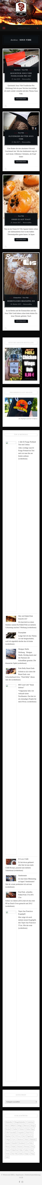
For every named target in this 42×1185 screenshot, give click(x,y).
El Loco (18, 1136)
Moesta (7, 1146)
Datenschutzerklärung (32, 1175)
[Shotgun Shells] (11, 654)
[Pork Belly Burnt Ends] (11, 671)
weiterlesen (21, 98)
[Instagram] (23, 20)
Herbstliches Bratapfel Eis (21, 301)
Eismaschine (17, 297)
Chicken (21, 1129)
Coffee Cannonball (10, 1132)
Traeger (26, 1153)
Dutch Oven (29, 1132)
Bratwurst (26, 1125)
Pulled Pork (15, 1150)
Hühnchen (33, 1139)
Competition (21, 1132)
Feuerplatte (22, 633)
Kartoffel (14, 1143)
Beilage (20, 1125)
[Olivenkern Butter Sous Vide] (21, 124)
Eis (13, 1136)
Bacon (7, 1125)
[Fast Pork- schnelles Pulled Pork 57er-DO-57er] (11, 895)
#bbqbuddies (8, 1122)
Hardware (17, 70)
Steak (20, 1153)
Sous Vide (25, 70)
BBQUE (13, 1125)
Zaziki (7, 1157)
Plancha (7, 1150)
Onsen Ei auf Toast (21, 219)
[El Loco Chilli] (11, 862)
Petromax (26, 1146)
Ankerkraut (30, 1122)
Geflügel (7, 1139)
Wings (32, 1153)
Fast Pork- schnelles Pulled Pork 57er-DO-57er (26, 894)
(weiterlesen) (22, 459)
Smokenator (22, 875)
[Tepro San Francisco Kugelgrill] (11, 996)
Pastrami (20, 1146)
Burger (33, 1125)
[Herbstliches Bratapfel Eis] (21, 277)
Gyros (14, 1139)
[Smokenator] (11, 878)
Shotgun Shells (23, 649)
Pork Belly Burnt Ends (26, 668)
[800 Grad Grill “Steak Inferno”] (11, 769)
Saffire (26, 1150)
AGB (21, 1177)
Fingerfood (30, 1136)
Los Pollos (30, 1143)
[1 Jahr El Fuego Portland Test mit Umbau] (11, 526)
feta (24, 1136)
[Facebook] (18, 20)
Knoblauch (22, 1143)
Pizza (32, 1146)
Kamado (7, 1143)
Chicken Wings (30, 1129)
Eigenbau (7, 1136)
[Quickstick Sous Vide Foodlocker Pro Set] (21, 61)
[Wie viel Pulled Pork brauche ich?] (11, 619)
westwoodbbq (26, 79)
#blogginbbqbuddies (19, 1122)
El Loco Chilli (23, 859)
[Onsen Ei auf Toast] (21, 197)
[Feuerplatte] (11, 635)
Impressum (20, 1175)
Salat (31, 1150)
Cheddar (15, 1129)
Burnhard (8, 1129)
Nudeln (13, 1146)
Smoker (7, 1153)
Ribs (21, 1150)
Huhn (26, 1139)
